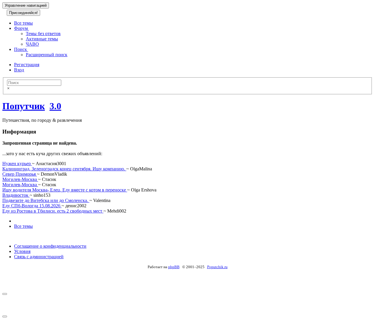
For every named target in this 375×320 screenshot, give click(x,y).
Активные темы (42, 38)
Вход (19, 69)
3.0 (55, 106)
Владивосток (16, 195)
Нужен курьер (17, 163)
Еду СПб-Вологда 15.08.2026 (32, 205)
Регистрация (26, 64)
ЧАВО (32, 44)
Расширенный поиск (46, 54)
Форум (21, 28)
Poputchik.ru (217, 267)
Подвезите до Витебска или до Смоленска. (45, 200)
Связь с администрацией (39, 256)
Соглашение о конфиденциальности (50, 246)
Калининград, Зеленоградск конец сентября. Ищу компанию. (64, 168)
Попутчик (23, 106)
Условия (22, 251)
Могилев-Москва (20, 179)
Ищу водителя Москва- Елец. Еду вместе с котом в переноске (64, 189)
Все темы (23, 22)
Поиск (21, 49)
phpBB (174, 267)
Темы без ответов (43, 33)
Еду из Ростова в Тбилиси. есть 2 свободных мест (52, 210)
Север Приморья (19, 174)
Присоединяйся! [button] (23, 13)
